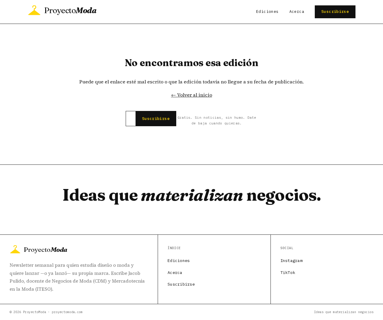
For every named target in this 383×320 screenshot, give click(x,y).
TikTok (287, 272)
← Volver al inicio (191, 95)
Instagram (291, 260)
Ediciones (267, 11)
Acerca (296, 11)
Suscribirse (335, 11)
